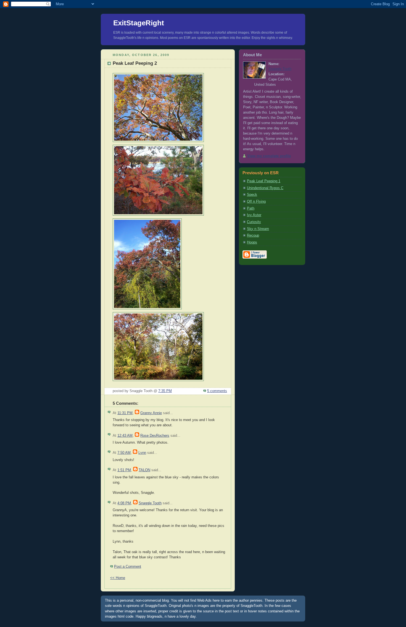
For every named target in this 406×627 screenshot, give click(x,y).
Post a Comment (127, 567)
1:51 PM (124, 470)
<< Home (117, 578)
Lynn (142, 453)
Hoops (252, 242)
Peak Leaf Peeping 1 (263, 181)
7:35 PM (165, 391)
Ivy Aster (254, 215)
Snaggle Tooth (150, 503)
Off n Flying (256, 201)
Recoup (253, 235)
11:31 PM (125, 413)
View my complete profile (269, 156)
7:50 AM (124, 453)
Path (250, 208)
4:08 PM (124, 503)
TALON (144, 470)
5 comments (217, 391)
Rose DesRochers (154, 436)
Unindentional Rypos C (265, 188)
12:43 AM (125, 436)
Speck (252, 195)
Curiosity (254, 222)
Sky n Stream (258, 229)
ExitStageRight (138, 23)
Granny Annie (151, 413)
